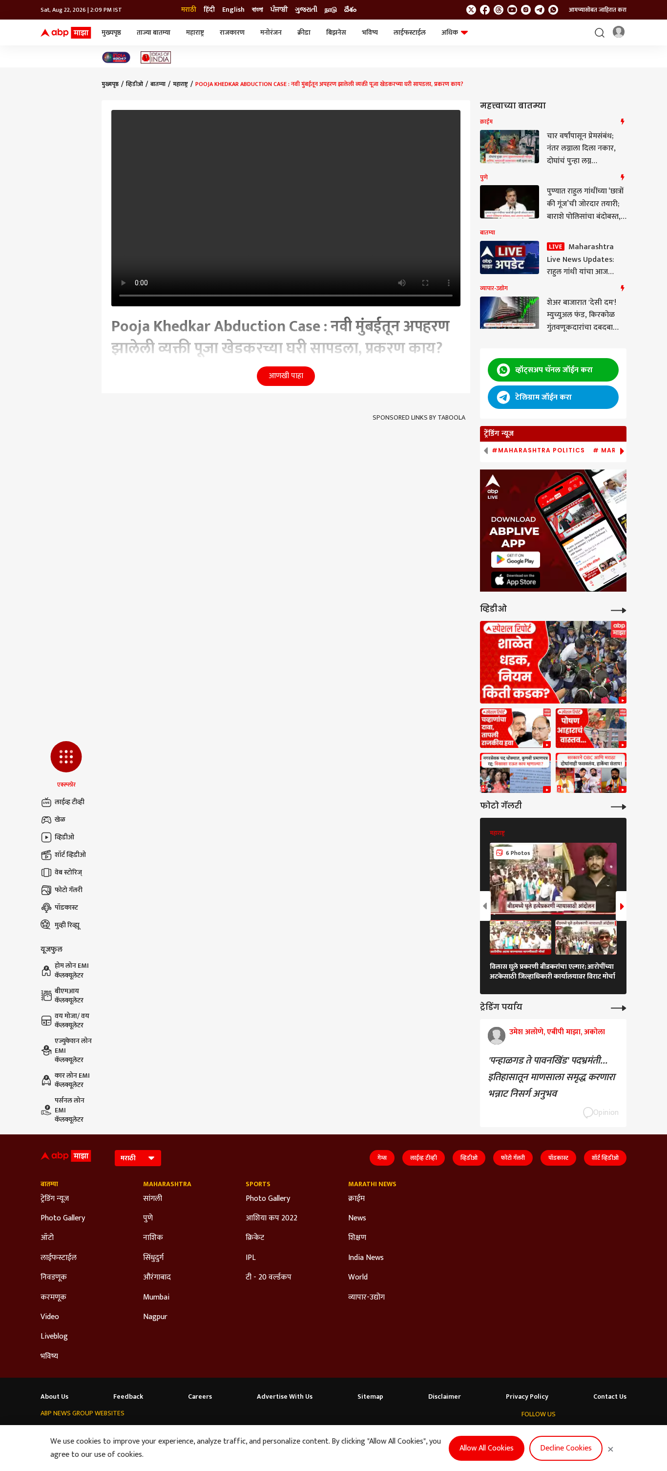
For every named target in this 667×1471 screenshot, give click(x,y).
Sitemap (370, 1396)
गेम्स (382, 1158)
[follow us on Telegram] (539, 10)
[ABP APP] (515, 560)
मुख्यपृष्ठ (111, 32)
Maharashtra (167, 1184)
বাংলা (257, 10)
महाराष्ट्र (195, 32)
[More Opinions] (618, 1007)
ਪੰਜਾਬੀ (279, 10)
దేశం (350, 10)
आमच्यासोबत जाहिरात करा (597, 10)
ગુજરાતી (306, 10)
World (358, 1277)
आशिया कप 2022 (271, 1218)
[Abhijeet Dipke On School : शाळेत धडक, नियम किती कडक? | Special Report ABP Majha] (553, 662)
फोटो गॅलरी (69, 889)
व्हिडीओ (64, 837)
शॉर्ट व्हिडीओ (70, 854)
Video (50, 1317)
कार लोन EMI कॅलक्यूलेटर (72, 1080)
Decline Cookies (566, 1448)
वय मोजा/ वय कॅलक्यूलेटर (72, 1020)
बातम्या (158, 84)
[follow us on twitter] (471, 10)
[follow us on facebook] (485, 10)
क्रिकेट (255, 1238)
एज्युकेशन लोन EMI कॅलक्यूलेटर (73, 1050)
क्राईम (356, 1199)
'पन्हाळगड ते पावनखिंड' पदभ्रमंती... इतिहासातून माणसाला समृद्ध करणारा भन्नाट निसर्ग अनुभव (551, 1077)
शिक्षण (357, 1238)
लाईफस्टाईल (410, 32)
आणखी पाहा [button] (286, 376)
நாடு (331, 10)
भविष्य (370, 32)
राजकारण (232, 32)
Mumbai (156, 1297)
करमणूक (53, 1297)
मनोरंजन (271, 32)
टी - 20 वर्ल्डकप (269, 1277)
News (357, 1218)
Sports (258, 1184)
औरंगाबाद (157, 1277)
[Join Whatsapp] (553, 10)
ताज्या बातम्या (153, 32)
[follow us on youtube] (512, 10)
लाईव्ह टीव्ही (69, 802)
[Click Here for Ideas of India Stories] (156, 57)
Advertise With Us (285, 1396)
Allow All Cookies (486, 1448)
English (233, 10)
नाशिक (153, 1238)
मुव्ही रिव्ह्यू (67, 925)
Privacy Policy (527, 1396)
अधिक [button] (449, 32)
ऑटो (47, 1238)
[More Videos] (618, 609)
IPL (251, 1258)
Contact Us (609, 1396)
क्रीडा (304, 32)
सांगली (152, 1199)
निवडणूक (54, 1277)
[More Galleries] (618, 806)
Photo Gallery (63, 1218)
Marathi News (372, 1184)
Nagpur (155, 1317)
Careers (200, 1396)
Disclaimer (444, 1396)
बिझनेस (336, 32)
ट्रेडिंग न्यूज (55, 1199)
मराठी (188, 10)
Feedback (128, 1396)
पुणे (148, 1218)
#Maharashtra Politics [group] (538, 450)
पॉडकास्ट (66, 907)
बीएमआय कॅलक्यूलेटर (69, 995)
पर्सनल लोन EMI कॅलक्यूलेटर (69, 1110)
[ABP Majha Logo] (66, 33)
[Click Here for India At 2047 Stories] (116, 57)
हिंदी (209, 10)
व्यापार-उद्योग (366, 1297)
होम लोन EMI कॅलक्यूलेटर (72, 970)
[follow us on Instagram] (526, 10)
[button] (66, 765)
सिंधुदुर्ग (153, 1258)
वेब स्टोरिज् (68, 872)
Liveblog (54, 1336)
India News (366, 1258)
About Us (54, 1396)
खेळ (60, 819)
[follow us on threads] (498, 10)
